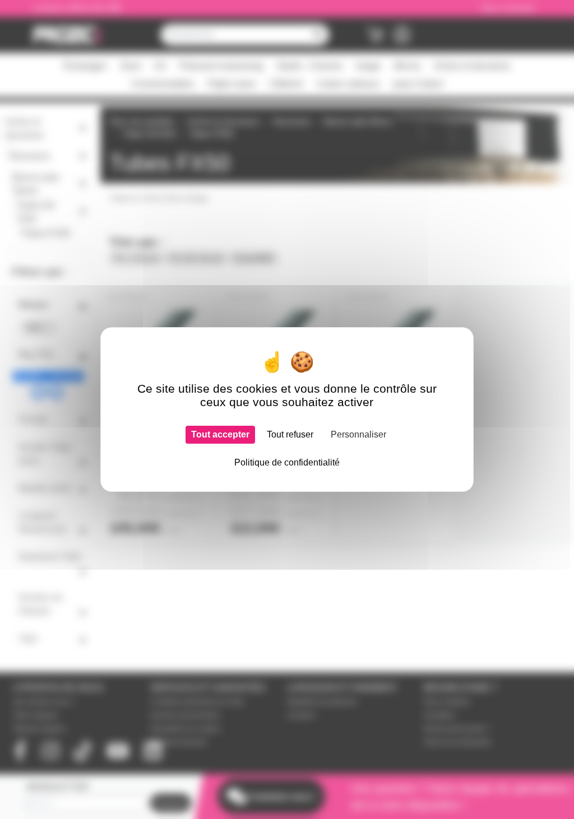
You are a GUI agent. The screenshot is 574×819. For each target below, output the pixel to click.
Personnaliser (358, 434)
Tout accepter (220, 434)
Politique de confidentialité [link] (287, 462)
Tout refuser (290, 434)
